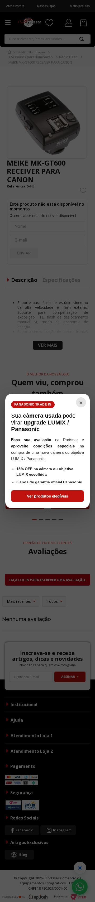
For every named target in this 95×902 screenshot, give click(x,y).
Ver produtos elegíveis (47, 496)
